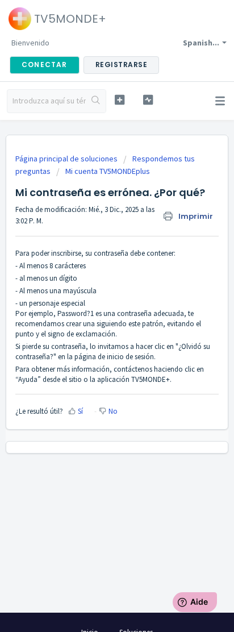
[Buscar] (96, 101)
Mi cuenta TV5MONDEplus (107, 171)
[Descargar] (96, 309)
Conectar (45, 64)
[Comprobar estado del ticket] (148, 100)
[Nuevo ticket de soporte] (119, 100)
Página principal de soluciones (67, 158)
